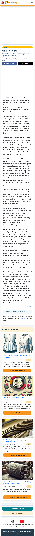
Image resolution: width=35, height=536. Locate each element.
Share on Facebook (10, 63)
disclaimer (23, 318)
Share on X (26, 63)
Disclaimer (20, 534)
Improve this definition (17, 509)
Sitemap (14, 534)
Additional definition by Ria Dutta (15, 311)
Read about (18, 371)
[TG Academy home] (10, 3)
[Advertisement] (17, 26)
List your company (17, 513)
